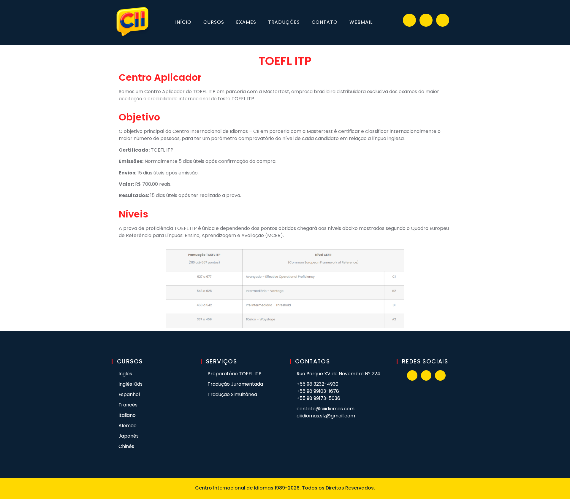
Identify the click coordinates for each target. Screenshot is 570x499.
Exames (246, 22)
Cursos (213, 22)
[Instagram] (426, 20)
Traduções (284, 22)
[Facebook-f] (409, 20)
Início (183, 22)
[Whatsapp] (442, 20)
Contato (325, 22)
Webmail (361, 22)
